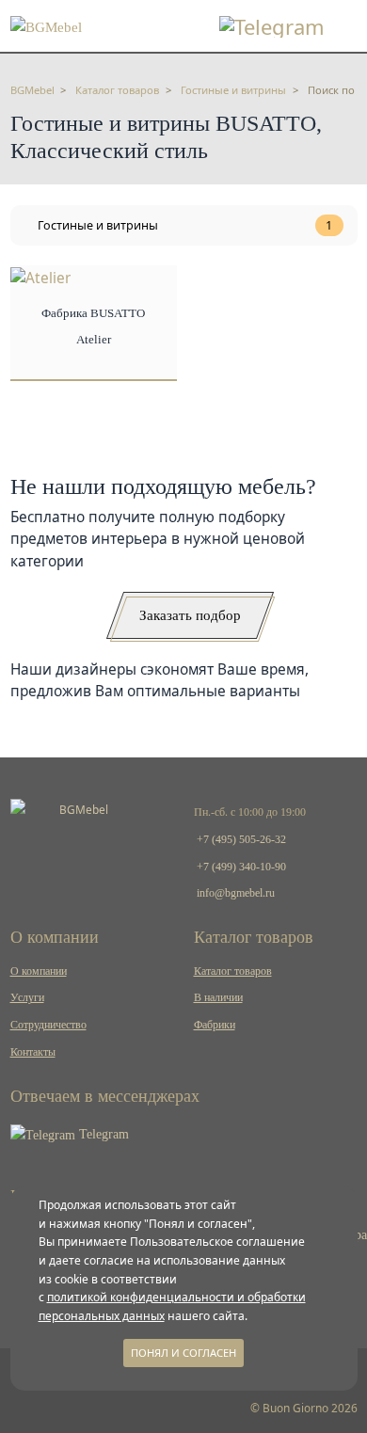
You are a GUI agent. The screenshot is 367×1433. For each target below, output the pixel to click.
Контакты (33, 1052)
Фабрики (214, 1024)
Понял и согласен (183, 1352)
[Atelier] (40, 276)
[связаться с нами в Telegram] (272, 26)
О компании (38, 971)
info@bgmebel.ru (236, 893)
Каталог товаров (233, 971)
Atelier (93, 339)
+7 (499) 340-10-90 (241, 866)
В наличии (218, 997)
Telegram (102, 1134)
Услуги (27, 997)
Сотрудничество (48, 1024)
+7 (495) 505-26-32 (241, 839)
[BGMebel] (46, 25)
